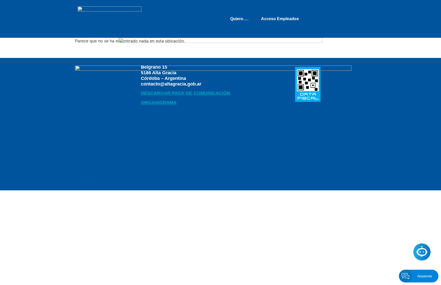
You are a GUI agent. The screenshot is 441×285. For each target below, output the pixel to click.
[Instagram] (354, 19)
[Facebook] (316, 19)
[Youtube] (341, 19)
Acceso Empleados (280, 19)
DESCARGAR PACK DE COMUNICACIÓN (185, 93)
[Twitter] (328, 19)
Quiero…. (239, 19)
